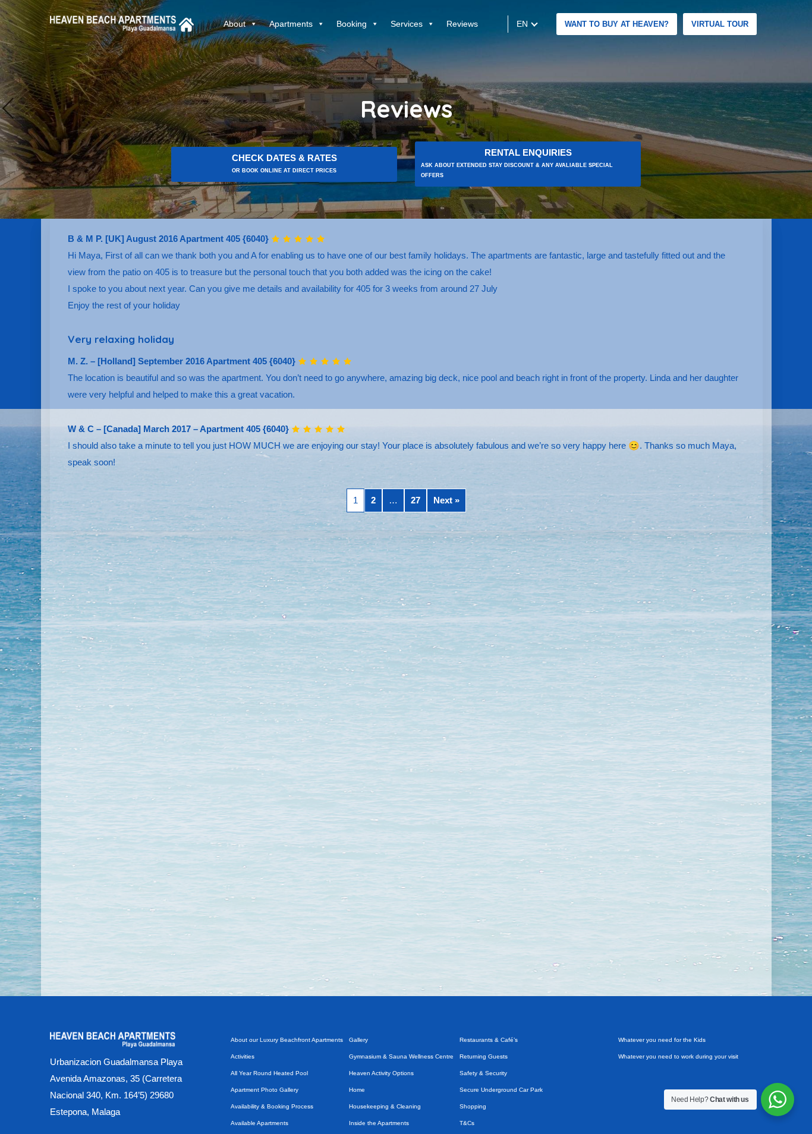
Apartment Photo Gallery (264, 1089)
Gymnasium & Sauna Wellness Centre (401, 1056)
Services (407, 24)
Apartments (291, 24)
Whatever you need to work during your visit (678, 1056)
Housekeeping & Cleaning (385, 1106)
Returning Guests (483, 1056)
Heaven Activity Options (381, 1073)
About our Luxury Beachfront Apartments (287, 1040)
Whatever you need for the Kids (662, 1040)
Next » (446, 500)
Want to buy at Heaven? (617, 24)
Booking (351, 24)
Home (357, 1089)
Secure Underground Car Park (501, 1089)
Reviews (462, 24)
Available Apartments (259, 1123)
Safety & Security (483, 1073)
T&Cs (466, 1123)
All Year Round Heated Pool (269, 1073)
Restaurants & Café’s (488, 1040)
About (235, 24)
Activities (242, 1056)
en (522, 24)
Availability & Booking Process (272, 1106)
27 (415, 500)
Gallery (358, 1040)
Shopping (472, 1106)
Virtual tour (719, 24)
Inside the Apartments (379, 1123)
